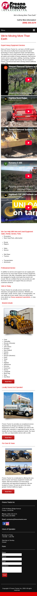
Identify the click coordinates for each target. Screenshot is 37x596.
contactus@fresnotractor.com (17, 519)
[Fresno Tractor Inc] (14, 6)
